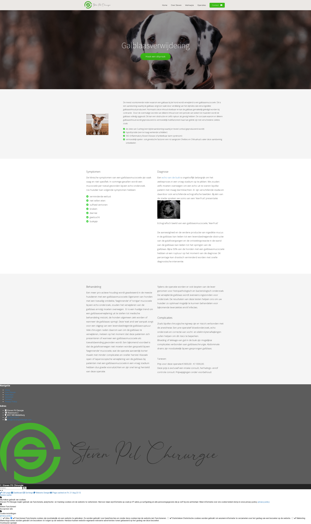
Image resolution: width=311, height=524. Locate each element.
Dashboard (18, 493)
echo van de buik (171, 177)
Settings (29, 493)
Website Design (42, 493)
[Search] (24, 488)
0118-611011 (13, 417)
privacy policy (264, 502)
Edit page (6, 493)
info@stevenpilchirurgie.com (19, 420)
